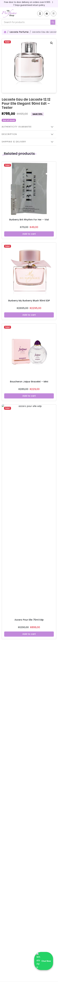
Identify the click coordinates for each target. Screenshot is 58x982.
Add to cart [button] (29, 233)
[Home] (5, 32)
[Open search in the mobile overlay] (29, 22)
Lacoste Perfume (19, 32)
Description (9, 134)
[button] (51, 43)
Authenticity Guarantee (17, 126)
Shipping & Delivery (14, 141)
